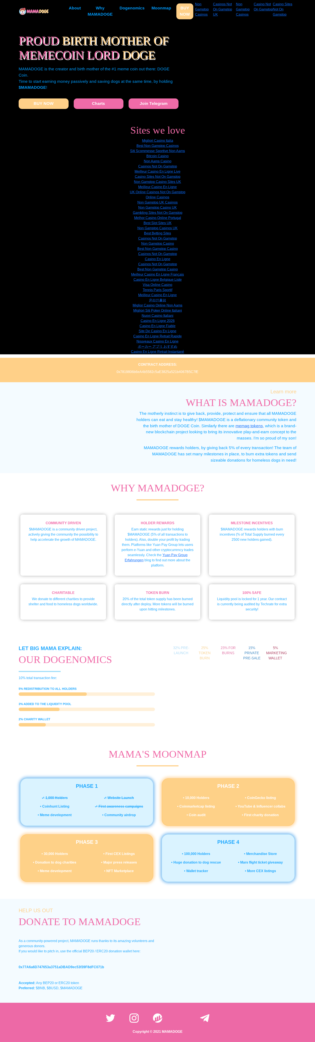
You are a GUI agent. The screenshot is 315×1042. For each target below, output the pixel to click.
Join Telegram (154, 103)
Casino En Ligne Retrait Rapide (157, 336)
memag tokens (249, 426)
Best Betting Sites (157, 233)
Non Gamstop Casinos (202, 9)
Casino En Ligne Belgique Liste (158, 279)
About (75, 8)
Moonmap (161, 8)
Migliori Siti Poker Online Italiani (157, 310)
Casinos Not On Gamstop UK (222, 9)
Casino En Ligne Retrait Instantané (157, 351)
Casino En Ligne (157, 259)
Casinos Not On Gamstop (157, 166)
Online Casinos (157, 197)
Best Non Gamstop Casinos (157, 146)
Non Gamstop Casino (157, 243)
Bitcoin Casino (157, 156)
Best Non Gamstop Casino (157, 249)
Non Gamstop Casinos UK (157, 228)
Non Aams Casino (157, 161)
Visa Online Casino (157, 285)
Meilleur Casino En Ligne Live (157, 171)
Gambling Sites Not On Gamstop (157, 212)
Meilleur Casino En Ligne (157, 187)
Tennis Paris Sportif (157, 290)
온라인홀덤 (157, 300)
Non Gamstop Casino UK (157, 207)
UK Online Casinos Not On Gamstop (157, 192)
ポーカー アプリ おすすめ (157, 346)
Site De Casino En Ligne (157, 331)
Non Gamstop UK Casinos (157, 202)
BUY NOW (185, 11)
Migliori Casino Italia (157, 140)
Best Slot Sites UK (158, 223)
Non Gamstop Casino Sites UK (157, 182)
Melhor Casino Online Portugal (157, 218)
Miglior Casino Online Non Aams (157, 305)
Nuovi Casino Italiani (157, 315)
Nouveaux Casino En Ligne (157, 341)
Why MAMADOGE (100, 11)
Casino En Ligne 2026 (158, 321)
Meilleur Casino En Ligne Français (157, 274)
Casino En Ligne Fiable (158, 326)
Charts (98, 103)
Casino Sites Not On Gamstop (282, 9)
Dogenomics (132, 8)
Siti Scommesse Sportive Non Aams (157, 151)
